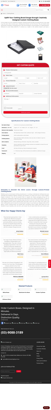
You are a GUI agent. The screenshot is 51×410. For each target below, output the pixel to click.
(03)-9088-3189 (12, 332)
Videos (38, 356)
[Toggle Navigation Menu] (2, 10)
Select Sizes (9, 75)
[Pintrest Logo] (22, 323)
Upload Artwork (10, 86)
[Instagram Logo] (7, 323)
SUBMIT (19, 371)
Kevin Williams (45, 254)
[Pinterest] (45, 1)
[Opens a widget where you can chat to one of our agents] (46, 407)
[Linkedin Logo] (15, 323)
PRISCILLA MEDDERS (18, 276)
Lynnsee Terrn (45, 276)
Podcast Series (40, 363)
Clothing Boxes (10, 13)
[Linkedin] (48, 1)
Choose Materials (10, 80)
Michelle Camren (44, 231)
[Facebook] (39, 1)
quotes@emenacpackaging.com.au (11, 359)
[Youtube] (47, 1)
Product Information (11, 70)
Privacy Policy (40, 358)
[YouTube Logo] (36, 323)
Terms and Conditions (42, 360)
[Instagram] (43, 1)
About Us (4, 1)
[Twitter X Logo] (29, 323)
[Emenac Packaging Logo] (6, 342)
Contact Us (12, 1)
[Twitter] (41, 1)
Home (3, 13)
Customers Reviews (41, 348)
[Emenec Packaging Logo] (5, 5)
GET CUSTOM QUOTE (25, 65)
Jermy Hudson (19, 231)
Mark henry (20, 254)
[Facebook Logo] (2, 323)
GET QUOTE (49, 264)
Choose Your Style (41, 346)
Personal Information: (12, 90)
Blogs (38, 353)
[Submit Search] (48, 9)
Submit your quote (25, 112)
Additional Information (12, 96)
